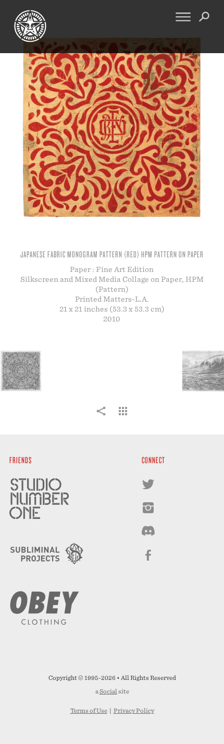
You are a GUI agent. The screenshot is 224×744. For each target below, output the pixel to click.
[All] (123, 417)
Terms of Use (88, 710)
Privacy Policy (134, 710)
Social (108, 691)
